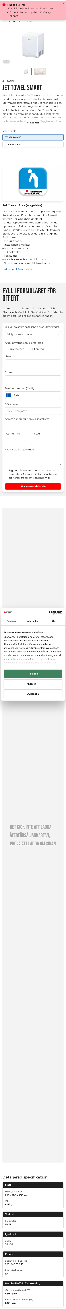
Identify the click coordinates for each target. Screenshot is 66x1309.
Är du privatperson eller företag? (25, 342)
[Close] (63, 4)
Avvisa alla (33, 693)
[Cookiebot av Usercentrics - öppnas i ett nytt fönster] (49, 613)
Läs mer (34, 122)
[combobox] (33, 411)
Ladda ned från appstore (17, 269)
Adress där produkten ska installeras (27, 418)
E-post (9, 372)
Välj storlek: (9, 131)
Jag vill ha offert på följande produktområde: (32, 326)
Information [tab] (33, 621)
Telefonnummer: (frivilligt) (20, 388)
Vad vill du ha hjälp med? (20, 449)
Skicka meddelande (33, 486)
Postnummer (13, 433)
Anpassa (31, 683)
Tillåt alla (33, 673)
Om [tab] (54, 621)
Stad (37, 433)
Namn (9, 356)
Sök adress (11, 404)
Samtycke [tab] (12, 621)
